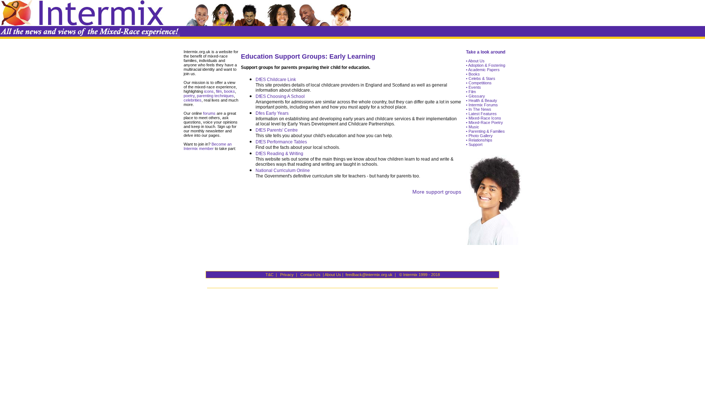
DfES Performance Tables (281, 141)
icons (209, 91)
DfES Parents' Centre (277, 130)
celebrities (193, 100)
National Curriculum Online (283, 170)
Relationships (479, 140)
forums (209, 113)
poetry (189, 96)
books (229, 91)
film (218, 91)
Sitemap (189, 31)
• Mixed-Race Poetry (484, 122)
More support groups (436, 192)
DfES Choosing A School (280, 96)
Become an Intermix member (208, 146)
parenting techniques (215, 96)
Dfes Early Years (272, 113)
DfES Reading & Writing (279, 153)
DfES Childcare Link (276, 79)
